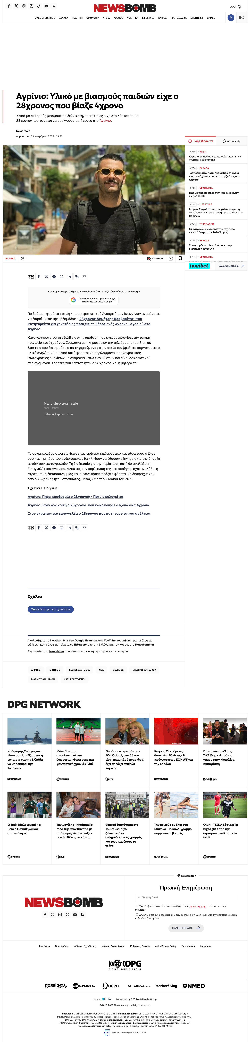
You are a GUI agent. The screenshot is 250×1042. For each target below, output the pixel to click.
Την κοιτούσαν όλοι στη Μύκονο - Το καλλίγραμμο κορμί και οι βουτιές (172, 829)
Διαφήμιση (205, 946)
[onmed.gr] (194, 985)
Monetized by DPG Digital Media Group (136, 999)
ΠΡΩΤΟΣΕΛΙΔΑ (179, 18)
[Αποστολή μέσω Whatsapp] (61, 276)
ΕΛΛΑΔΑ (63, 18)
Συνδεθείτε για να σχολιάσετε (50, 609)
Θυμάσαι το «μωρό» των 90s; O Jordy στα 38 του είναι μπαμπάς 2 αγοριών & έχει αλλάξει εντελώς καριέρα (124, 759)
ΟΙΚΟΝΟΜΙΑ (92, 18)
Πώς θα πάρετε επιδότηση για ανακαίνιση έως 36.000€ (214, 194)
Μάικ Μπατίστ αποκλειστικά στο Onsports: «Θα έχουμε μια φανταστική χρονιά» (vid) (75, 757)
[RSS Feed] (53, 6)
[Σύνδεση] (230, 17)
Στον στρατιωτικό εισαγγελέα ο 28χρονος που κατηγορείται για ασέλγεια (89, 513)
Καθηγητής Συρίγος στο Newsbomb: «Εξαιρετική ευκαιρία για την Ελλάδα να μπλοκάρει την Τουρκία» (25, 759)
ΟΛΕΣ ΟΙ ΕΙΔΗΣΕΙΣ (45, 18)
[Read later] (180, 258)
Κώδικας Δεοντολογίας (113, 946)
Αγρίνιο (105, 120)
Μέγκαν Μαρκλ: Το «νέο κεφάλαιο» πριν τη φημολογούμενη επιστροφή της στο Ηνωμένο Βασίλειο (216, 212)
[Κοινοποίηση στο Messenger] (54, 276)
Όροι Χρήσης (62, 946)
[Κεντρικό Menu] (241, 17)
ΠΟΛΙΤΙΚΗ (77, 18)
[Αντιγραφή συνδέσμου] (171, 258)
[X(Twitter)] (16, 6)
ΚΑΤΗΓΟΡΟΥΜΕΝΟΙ (74, 679)
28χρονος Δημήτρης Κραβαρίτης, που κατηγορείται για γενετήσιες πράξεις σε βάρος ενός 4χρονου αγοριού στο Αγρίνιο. (89, 324)
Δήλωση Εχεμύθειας (85, 946)
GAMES (211, 18)
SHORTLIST (196, 18)
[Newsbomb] (64, 903)
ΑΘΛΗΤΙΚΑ (132, 18)
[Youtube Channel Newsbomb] (46, 6)
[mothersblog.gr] (166, 985)
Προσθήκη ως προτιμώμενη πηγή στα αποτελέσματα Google (96, 300)
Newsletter (56, 651)
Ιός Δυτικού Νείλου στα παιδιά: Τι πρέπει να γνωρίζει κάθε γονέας (215, 158)
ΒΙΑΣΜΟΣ (118, 669)
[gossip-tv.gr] (56, 985)
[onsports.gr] (84, 985)
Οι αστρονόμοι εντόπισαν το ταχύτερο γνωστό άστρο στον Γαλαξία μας (212, 230)
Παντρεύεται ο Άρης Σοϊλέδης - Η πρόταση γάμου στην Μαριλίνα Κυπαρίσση (218, 757)
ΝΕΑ (101, 669)
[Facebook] (8, 6)
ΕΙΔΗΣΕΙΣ (54, 669)
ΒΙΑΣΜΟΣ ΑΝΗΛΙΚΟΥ (144, 669)
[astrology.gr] (139, 985)
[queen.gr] (111, 985)
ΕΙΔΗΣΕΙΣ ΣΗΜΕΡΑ (79, 669)
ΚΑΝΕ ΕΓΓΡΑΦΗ (182, 928)
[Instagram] (31, 6)
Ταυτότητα (44, 946)
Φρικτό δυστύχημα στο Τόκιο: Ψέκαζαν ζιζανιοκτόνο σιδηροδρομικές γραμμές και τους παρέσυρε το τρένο (123, 835)
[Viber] (23, 6)
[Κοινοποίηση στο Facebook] (38, 276)
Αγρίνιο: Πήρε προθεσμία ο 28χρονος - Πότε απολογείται (75, 497)
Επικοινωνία (188, 946)
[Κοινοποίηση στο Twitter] (46, 276)
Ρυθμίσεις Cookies (140, 946)
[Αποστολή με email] (84, 276)
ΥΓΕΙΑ (106, 18)
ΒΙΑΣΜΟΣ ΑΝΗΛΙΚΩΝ (43, 679)
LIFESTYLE (148, 18)
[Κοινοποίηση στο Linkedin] (69, 276)
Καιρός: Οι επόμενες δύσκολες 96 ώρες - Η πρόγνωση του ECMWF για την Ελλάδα (173, 757)
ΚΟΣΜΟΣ (118, 18)
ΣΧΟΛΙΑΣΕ (157, 258)
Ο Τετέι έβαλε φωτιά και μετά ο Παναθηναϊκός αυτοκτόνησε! (24, 829)
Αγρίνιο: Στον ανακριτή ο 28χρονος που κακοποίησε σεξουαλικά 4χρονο (88, 505)
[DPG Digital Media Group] (125, 965)
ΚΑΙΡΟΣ (162, 18)
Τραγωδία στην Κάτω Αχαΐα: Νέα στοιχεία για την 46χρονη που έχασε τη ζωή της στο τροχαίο (214, 176)
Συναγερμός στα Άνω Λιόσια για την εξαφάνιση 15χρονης (210, 247)
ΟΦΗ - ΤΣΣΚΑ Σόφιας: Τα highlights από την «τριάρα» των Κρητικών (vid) (220, 831)
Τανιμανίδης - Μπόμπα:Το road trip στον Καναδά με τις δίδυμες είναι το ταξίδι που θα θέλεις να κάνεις (74, 831)
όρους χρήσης (198, 906)
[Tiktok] (38, 6)
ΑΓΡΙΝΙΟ (35, 669)
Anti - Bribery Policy (165, 946)
